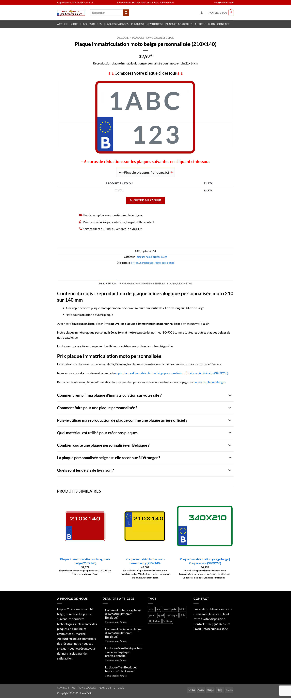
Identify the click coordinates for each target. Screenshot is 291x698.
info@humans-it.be (224, 2)
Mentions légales (84, 687)
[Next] (232, 544)
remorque (172, 615)
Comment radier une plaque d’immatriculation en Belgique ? (123, 632)
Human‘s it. (85, 693)
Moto (158, 262)
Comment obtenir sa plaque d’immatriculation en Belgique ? (123, 613)
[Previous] (57, 544)
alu (137, 262)
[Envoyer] (126, 12)
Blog (211, 24)
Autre (199, 24)
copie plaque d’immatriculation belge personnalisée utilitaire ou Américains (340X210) (171, 373)
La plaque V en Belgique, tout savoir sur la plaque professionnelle (124, 652)
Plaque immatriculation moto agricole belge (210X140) (85, 561)
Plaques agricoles (178, 24)
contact (63, 687)
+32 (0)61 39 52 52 (84, 2)
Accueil (62, 24)
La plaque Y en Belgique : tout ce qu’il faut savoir (121, 669)
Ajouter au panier (145, 200)
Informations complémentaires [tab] (142, 283)
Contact (223, 24)
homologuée (147, 262)
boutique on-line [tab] (179, 283)
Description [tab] (107, 283)
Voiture (168, 621)
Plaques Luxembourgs (147, 24)
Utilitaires (154, 621)
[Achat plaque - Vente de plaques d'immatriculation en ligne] (71, 13)
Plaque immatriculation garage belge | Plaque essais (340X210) (205, 561)
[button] (201, 12)
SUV (183, 615)
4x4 (132, 262)
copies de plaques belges (210, 382)
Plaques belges (91, 24)
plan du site (107, 687)
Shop (74, 24)
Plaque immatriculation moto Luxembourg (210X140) (145, 561)
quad (171, 262)
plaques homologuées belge (153, 37)
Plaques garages (116, 24)
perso (165, 262)
